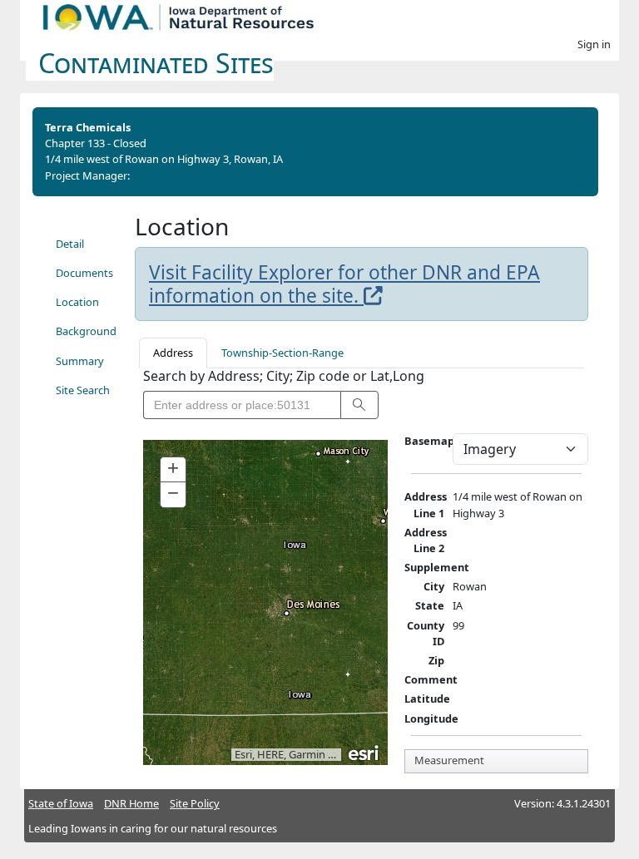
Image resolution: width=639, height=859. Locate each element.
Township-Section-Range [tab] (282, 352)
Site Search (83, 390)
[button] (359, 405)
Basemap (429, 440)
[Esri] (364, 752)
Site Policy (195, 803)
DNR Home (131, 803)
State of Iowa (60, 803)
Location (77, 301)
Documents (84, 272)
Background (86, 330)
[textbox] (241, 405)
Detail (70, 243)
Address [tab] (173, 352)
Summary (80, 360)
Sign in (594, 44)
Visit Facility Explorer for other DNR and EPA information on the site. (344, 283)
